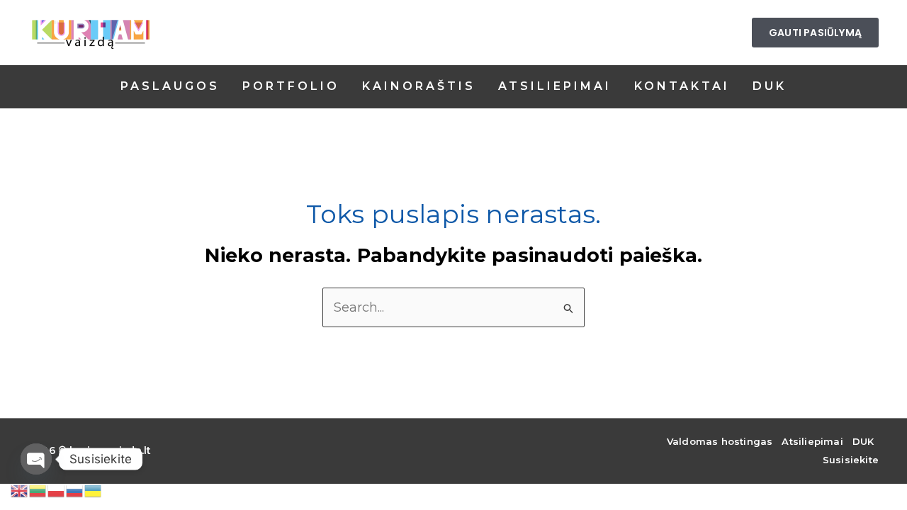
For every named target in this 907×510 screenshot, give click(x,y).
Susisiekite (851, 459)
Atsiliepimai (812, 441)
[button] (815, 32)
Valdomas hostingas (720, 441)
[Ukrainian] (93, 490)
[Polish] (56, 490)
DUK (863, 441)
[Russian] (75, 490)
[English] (20, 490)
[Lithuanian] (38, 490)
